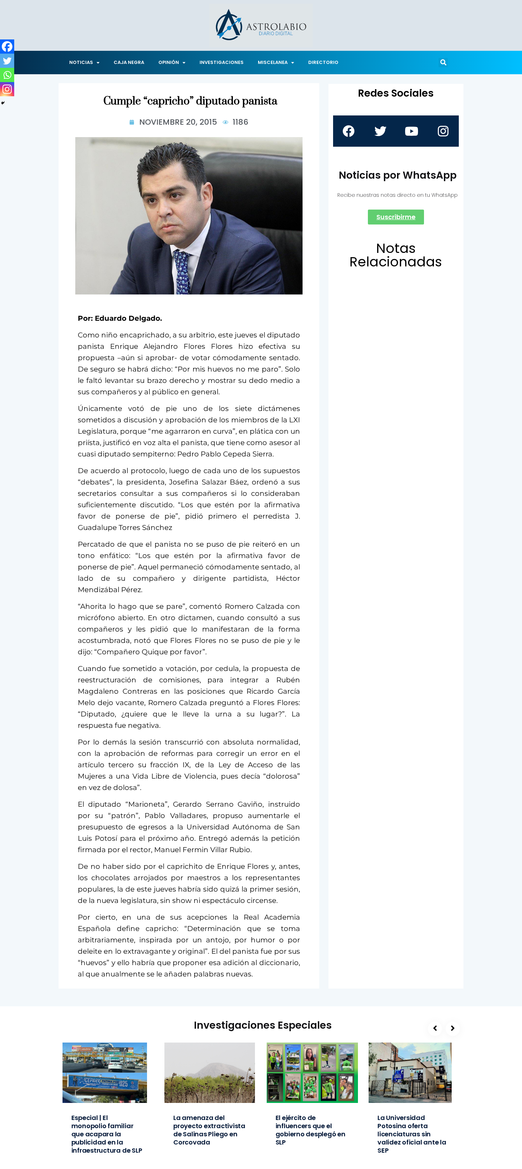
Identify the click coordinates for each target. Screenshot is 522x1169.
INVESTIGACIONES (222, 62)
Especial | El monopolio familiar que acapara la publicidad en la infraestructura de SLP (106, 1134)
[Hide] (3, 103)
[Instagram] (7, 89)
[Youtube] (411, 131)
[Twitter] (7, 61)
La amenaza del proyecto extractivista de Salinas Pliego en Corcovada (209, 1130)
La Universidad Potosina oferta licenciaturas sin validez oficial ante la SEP (411, 1134)
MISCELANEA (273, 62)
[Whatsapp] (7, 75)
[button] (443, 62)
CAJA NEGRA (129, 62)
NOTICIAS (81, 62)
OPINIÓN (168, 62)
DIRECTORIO (323, 62)
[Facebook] (7, 46)
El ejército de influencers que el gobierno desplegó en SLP (311, 1130)
